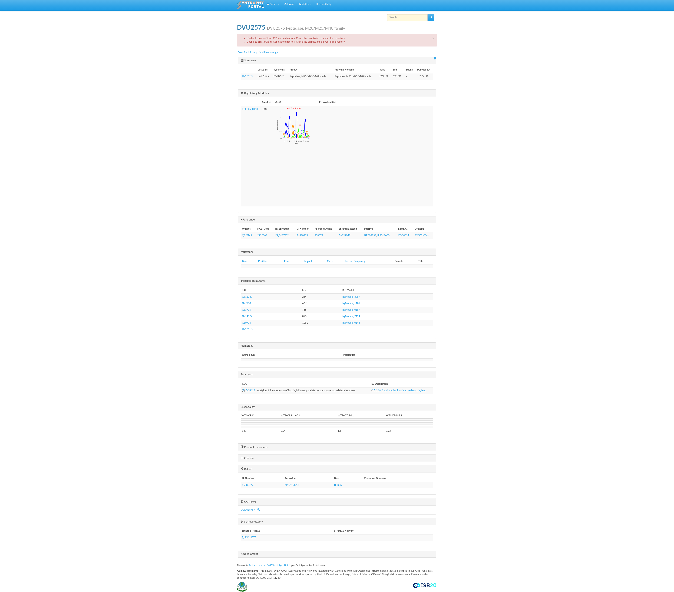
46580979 (302, 235)
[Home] (250, 5)
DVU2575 (247, 76)
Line (244, 261)
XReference (248, 219)
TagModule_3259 (351, 297)
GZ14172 (247, 316)
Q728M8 (247, 235)
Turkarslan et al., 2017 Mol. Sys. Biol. (269, 565)
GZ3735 (246, 310)
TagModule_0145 (351, 323)
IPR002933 (370, 235)
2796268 (262, 235)
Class (329, 261)
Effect (287, 261)
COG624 (250, 390)
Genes (273, 4)
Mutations (304, 4)
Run (339, 485)
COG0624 (403, 235)
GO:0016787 (248, 510)
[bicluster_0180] (295, 127)
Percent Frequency (355, 261)
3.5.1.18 (376, 390)
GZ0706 (246, 323)
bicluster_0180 (250, 109)
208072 (319, 235)
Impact (308, 261)
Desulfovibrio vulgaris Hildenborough (258, 52)
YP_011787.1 (292, 485)
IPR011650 (383, 235)
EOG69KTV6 (421, 235)
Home (290, 4)
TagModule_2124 (351, 316)
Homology (247, 345)
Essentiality (324, 4)
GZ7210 (246, 303)
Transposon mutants (253, 280)
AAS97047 (344, 235)
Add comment (249, 554)
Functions (247, 374)
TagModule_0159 (351, 310)
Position (262, 261)
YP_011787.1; (282, 235)
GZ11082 (247, 297)
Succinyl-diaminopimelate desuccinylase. (404, 390)
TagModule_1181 (351, 303)
